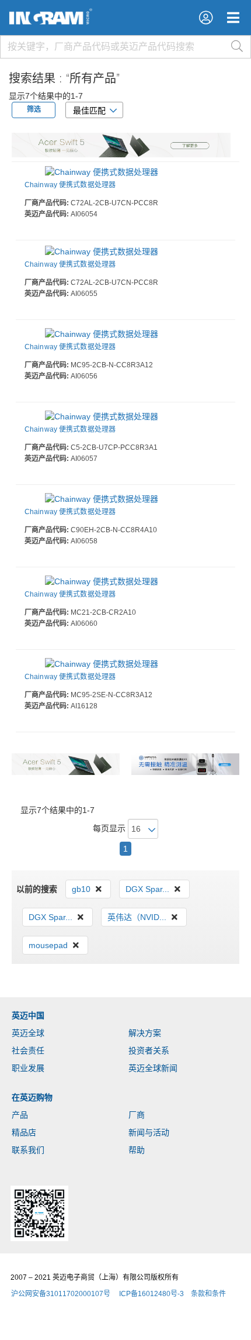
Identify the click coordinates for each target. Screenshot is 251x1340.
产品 (20, 1114)
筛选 (34, 109)
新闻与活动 (148, 1132)
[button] (205, 17)
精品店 (24, 1132)
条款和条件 (208, 1294)
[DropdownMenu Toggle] (233, 17)
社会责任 (28, 1050)
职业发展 (28, 1068)
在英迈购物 (32, 1097)
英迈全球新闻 (152, 1068)
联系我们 (28, 1150)
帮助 (136, 1150)
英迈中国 (28, 1015)
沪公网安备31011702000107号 (60, 1294)
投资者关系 (148, 1050)
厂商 (136, 1114)
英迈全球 (28, 1033)
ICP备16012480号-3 (151, 1294)
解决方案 (144, 1033)
